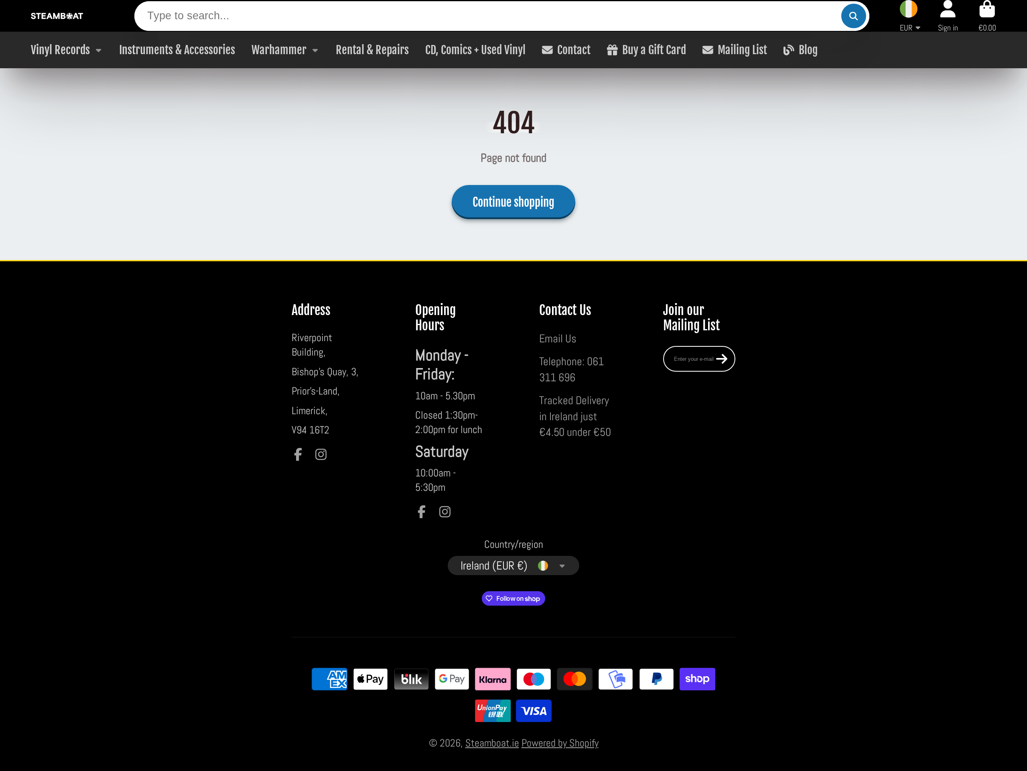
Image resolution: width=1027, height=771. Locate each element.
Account (948, 16)
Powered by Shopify (560, 743)
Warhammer (279, 50)
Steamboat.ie (492, 743)
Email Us (557, 338)
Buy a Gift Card (654, 50)
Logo (57, 15)
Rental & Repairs (372, 50)
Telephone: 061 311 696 (571, 369)
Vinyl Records (60, 50)
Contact (574, 50)
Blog (808, 50)
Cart (987, 16)
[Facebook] (298, 454)
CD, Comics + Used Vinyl (475, 50)
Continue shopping (513, 202)
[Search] (853, 16)
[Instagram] (321, 454)
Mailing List (742, 50)
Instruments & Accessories (177, 50)
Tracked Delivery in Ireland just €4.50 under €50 (575, 416)
